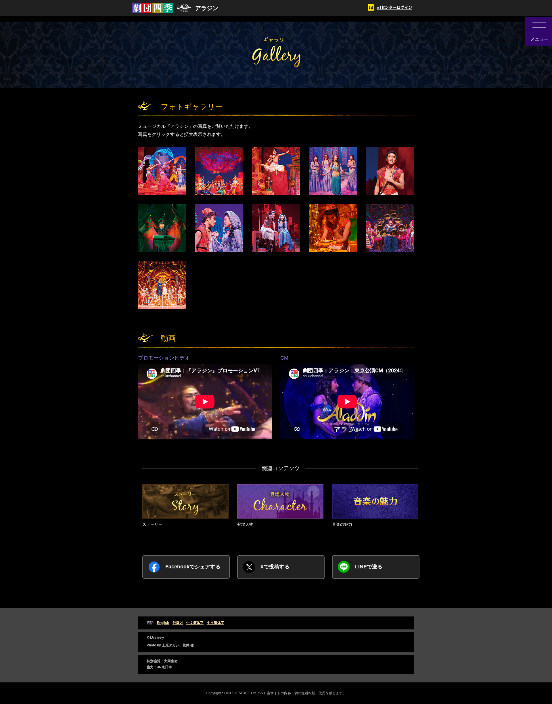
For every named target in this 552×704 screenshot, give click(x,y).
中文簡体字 (195, 623)
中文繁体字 (215, 623)
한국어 (177, 623)
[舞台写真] (162, 171)
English (163, 623)
